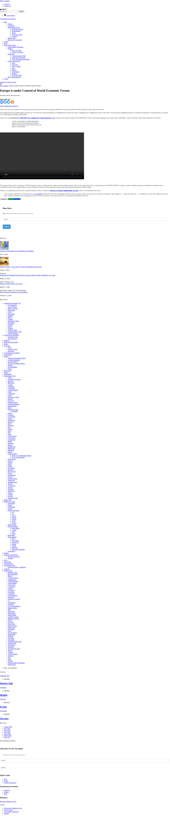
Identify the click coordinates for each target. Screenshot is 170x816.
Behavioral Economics (11, 342)
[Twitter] (5, 102)
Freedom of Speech (14, 599)
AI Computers (12, 305)
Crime (10, 395)
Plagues (6, 553)
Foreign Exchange (13, 510)
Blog (5, 22)
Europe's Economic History (16, 363)
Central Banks (12, 583)
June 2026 (7, 730)
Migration (11, 450)
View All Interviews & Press (21, 59)
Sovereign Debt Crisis (15, 641)
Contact (6, 792)
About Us (7, 4)
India (9, 424)
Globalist (10, 604)
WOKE (10, 661)
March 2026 (8, 735)
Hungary (10, 422)
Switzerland (11, 486)
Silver (13, 533)
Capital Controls (13, 578)
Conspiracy (11, 590)
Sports (10, 326)
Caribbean (11, 386)
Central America (13, 390)
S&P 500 (14, 548)
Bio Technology (13, 574)
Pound (14, 517)
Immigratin (11, 611)
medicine (10, 443)
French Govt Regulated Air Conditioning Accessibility (17, 251)
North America (12, 454)
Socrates (10, 558)
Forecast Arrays (13, 349)
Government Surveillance (12, 353)
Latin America (12, 436)
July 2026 (7, 728)
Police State (11, 627)
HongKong (11, 420)
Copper (14, 530)
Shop (5, 43)
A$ (13, 512)
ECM (9, 312)
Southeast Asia (12, 482)
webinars (7, 569)
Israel (9, 431)
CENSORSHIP (13, 581)
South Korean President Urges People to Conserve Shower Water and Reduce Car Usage (27, 275)
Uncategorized (8, 563)
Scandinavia (11, 475)
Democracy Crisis (13, 397)
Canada (10, 385)
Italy (9, 432)
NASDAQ (15, 542)
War (9, 657)
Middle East (11, 447)
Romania (10, 470)
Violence (10, 656)
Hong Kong (7, 370)
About (6, 79)
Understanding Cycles (15, 331)
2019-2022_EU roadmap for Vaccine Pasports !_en (37, 118)
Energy (10, 509)
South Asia (11, 480)
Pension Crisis (12, 625)
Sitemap (6, 813)
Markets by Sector (9, 502)
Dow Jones (15, 540)
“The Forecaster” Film (19, 56)
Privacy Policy (8, 810)
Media (10, 441)
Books (6, 344)
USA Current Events (18, 457)
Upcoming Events (9, 565)
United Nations (12, 654)
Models (10, 49)
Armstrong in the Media (11, 335)
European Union (17, 34)
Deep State (11, 310)
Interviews (11, 54)
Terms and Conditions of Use (13, 808)
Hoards (10, 365)
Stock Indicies (12, 537)
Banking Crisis (12, 572)
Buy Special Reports (14, 77)
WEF (9, 659)
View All (7, 737)
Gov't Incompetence (14, 606)
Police (10, 464)
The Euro (15, 65)
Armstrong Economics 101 (12, 303)
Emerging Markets (17, 29)
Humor (6, 372)
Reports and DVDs (14, 556)
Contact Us (7, 6)
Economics (11, 26)
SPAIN (10, 484)
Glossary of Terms (17, 52)
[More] (12, 102)
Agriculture (11, 503)
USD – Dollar (16, 66)
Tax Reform (15, 72)
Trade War (11, 491)
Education (11, 597)
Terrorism (11, 647)
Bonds (10, 505)
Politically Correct (13, 321)
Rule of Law (12, 471)
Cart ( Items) (10, 15)
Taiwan (10, 487)
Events (6, 42)
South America (12, 478)
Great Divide (8, 355)
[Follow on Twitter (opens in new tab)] (4, 9)
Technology (11, 551)
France (10, 413)
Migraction (11, 448)
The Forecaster (12, 339)
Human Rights (12, 608)
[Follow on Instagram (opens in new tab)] (5, 9)
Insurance (11, 425)
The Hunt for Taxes (14, 649)
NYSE (14, 546)
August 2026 (8, 727)
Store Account (11, 82)
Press (9, 631)
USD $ (14, 519)
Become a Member (6, 801)
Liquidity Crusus (13, 617)
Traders (10, 650)
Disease (10, 399)
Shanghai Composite (18, 549)
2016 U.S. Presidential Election (21, 455)
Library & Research (14, 61)
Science (10, 477)
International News (14, 27)
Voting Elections (13, 333)
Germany (15, 36)
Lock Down (11, 438)
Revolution (11, 468)
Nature (10, 452)
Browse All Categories (15, 40)
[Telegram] (8, 102)
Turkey (10, 493)
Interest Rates (12, 525)
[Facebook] (1, 102)
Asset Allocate (12, 307)
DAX (13, 539)
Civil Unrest (11, 585)
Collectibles (11, 393)
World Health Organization (16, 663)
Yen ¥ (13, 521)
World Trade (12, 664)
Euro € (14, 516)
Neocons (10, 622)
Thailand (10, 489)
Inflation (10, 316)
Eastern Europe (12, 402)
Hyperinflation (12, 367)
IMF (9, 610)
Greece (10, 418)
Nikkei (14, 544)
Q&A (5, 560)
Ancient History (13, 362)
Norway (10, 461)
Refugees (15, 411)
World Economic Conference (17, 567)
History (14, 70)
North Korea (12, 459)
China (10, 392)
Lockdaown (11, 440)
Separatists (11, 640)
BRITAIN (11, 383)
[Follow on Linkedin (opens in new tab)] (1, 9)
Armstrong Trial (13, 337)
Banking (6, 340)
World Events (8, 571)
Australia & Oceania (14, 379)
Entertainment (16, 31)
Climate (5, 86)
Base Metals (15, 528)
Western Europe (13, 498)
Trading (10, 328)
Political (14, 73)
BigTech (10, 381)
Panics (10, 369)
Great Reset (16, 199)
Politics (10, 24)
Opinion (10, 319)
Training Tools (12, 330)
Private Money (12, 633)
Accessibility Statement (11, 812)
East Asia (11, 401)
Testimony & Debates (18, 57)
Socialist (10, 324)
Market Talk (11, 38)
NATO (10, 620)
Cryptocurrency (13, 595)
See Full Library (17, 75)
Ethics (14, 33)
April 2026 (7, 734)
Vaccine (10, 496)
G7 (9, 601)
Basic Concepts (16, 50)
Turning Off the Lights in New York (11, 284)
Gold (13, 63)
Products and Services (11, 555)
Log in (14, 801)
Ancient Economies (14, 360)
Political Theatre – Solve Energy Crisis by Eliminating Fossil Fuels (20, 267)
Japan (9, 434)
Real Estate (11, 535)
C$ (13, 514)
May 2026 (7, 732)
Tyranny (10, 652)
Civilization (11, 587)
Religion (10, 636)
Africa (10, 378)
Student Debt (12, 643)
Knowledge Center (10, 45)
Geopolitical (11, 602)
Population (11, 629)
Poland (10, 463)
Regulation (11, 323)
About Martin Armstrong (15, 47)
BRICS (10, 576)
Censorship (11, 388)
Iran (9, 427)
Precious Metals (13, 526)
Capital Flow (12, 579)
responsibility (39, 194)
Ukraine (10, 494)
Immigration (8, 374)
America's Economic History (17, 358)
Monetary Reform (13, 618)
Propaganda (11, 634)
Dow (13, 68)
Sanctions (11, 638)
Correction (11, 592)
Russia (10, 473)
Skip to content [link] (4, 1)
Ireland (10, 429)
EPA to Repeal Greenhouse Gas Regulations (14, 292)
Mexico (10, 445)
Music (10, 317)
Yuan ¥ (14, 523)
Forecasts (7, 346)
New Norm (11, 624)
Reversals (11, 351)
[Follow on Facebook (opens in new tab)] (2, 9)
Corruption (11, 594)
